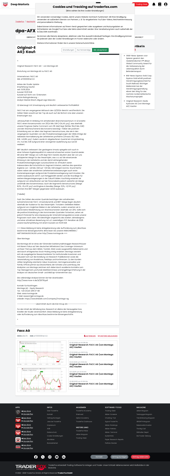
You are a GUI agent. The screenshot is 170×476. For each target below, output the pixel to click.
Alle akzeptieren (100, 50)
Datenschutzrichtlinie (85, 43)
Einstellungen (68, 50)
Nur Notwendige (84, 50)
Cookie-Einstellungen (65, 38)
